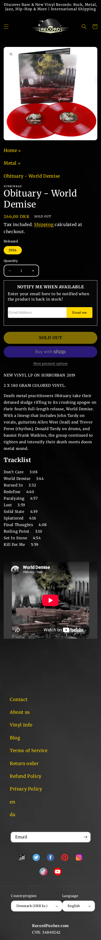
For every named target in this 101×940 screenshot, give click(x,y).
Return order (24, 763)
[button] (6, 26)
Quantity (11, 261)
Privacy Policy (26, 789)
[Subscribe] (85, 837)
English (74, 906)
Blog (15, 738)
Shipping (44, 224)
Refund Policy (25, 776)
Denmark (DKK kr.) (32, 906)
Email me (79, 312)
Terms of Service (29, 750)
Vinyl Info (21, 725)
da (12, 814)
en (12, 802)
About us (20, 712)
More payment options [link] (50, 363)
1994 (13, 250)
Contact (18, 699)
